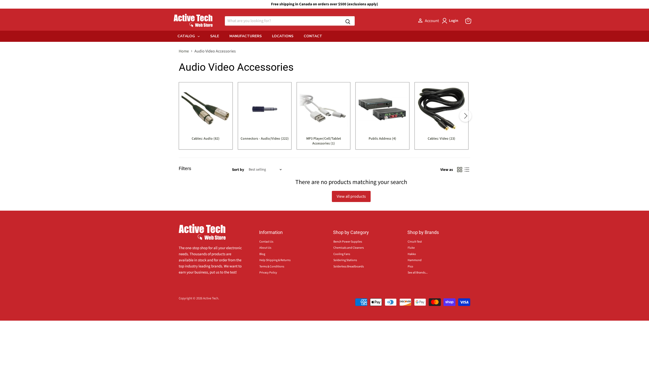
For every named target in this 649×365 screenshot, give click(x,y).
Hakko (412, 254)
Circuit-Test (415, 242)
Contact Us (266, 242)
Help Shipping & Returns (275, 260)
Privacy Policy (268, 272)
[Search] (348, 21)
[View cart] (468, 20)
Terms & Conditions (271, 266)
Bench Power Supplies (347, 242)
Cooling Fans (341, 254)
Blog (262, 254)
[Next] (465, 116)
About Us (265, 248)
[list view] (466, 169)
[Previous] (183, 116)
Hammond (415, 260)
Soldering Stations (345, 260)
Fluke (411, 248)
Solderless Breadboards (348, 266)
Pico (410, 266)
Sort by (238, 170)
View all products (351, 196)
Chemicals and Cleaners (348, 248)
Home (184, 51)
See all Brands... (418, 272)
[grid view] (459, 169)
